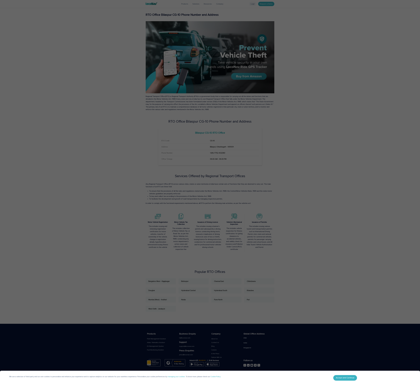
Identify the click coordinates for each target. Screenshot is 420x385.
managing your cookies (176, 376)
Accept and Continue (345, 378)
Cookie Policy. (215, 376)
